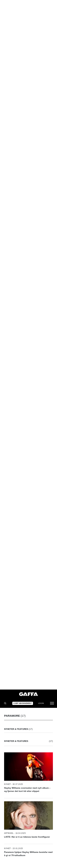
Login (41, 703)
